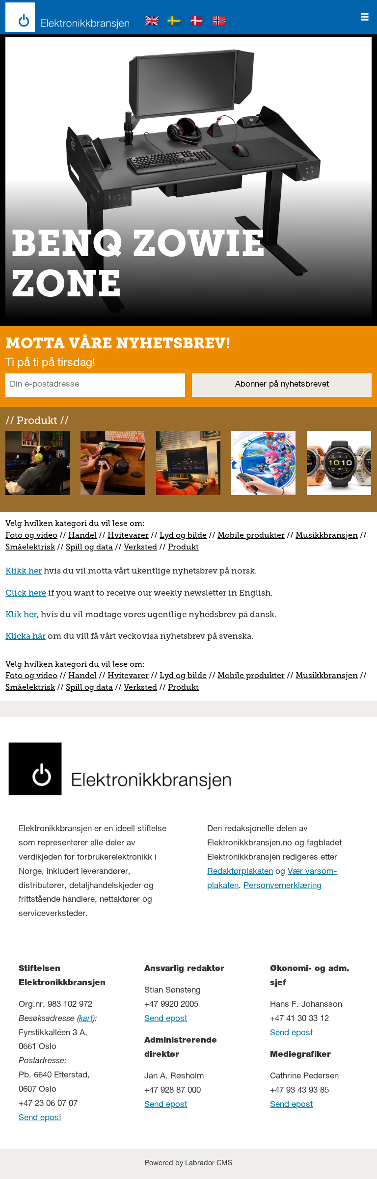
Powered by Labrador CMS (188, 1163)
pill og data (91, 546)
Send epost (40, 1118)
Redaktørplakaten (240, 872)
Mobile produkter (251, 535)
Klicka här (25, 636)
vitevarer (131, 535)
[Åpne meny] (365, 17)
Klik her (21, 614)
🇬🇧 (152, 22)
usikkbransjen (330, 535)
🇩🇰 (196, 22)
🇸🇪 (174, 22)
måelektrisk (32, 546)
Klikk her (23, 571)
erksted (143, 546)
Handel (82, 535)
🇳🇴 (219, 22)
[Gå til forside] (64, 17)
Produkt (183, 546)
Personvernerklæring (282, 886)
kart (86, 1019)
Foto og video (31, 535)
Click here (25, 593)
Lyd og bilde (183, 535)
